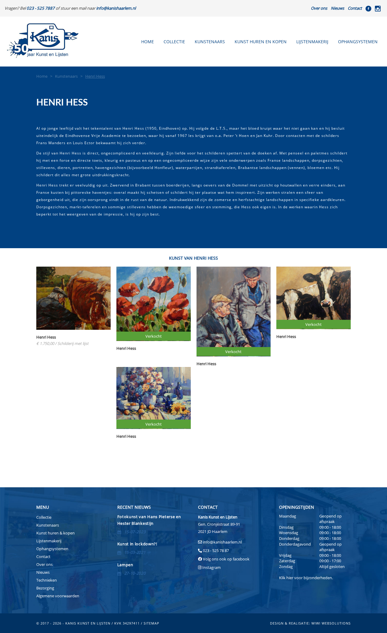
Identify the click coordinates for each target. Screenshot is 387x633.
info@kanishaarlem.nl (222, 542)
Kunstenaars (210, 41)
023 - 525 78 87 (216, 550)
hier (289, 577)
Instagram (211, 567)
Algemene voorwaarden (57, 596)
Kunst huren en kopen (261, 41)
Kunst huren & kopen (55, 533)
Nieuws (337, 8)
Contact (355, 8)
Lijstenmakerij (312, 41)
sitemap (151, 623)
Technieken (46, 580)
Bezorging (45, 588)
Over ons (319, 8)
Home (147, 41)
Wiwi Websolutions (331, 623)
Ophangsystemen (358, 41)
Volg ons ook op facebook (225, 559)
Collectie (174, 41)
